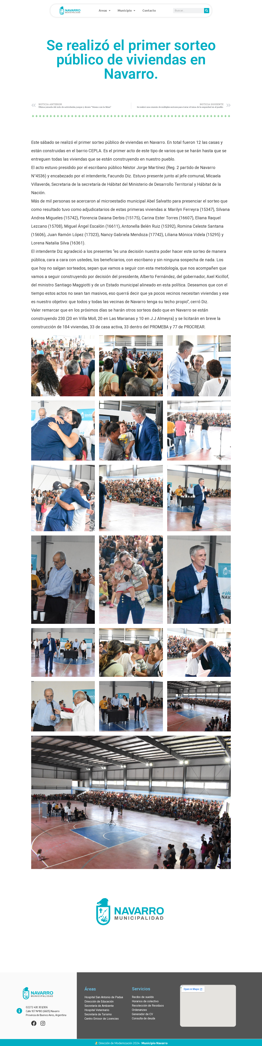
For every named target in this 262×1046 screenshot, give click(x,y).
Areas (103, 10)
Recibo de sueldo (143, 997)
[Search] (206, 10)
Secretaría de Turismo (98, 1014)
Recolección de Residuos (148, 1005)
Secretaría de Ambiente (99, 1005)
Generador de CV (142, 1014)
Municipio (125, 10)
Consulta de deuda (143, 1018)
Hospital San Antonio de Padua (103, 997)
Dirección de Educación (99, 1001)
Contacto (149, 10)
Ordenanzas (139, 1010)
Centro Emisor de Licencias (101, 1018)
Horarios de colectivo (145, 1001)
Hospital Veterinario (96, 1010)
